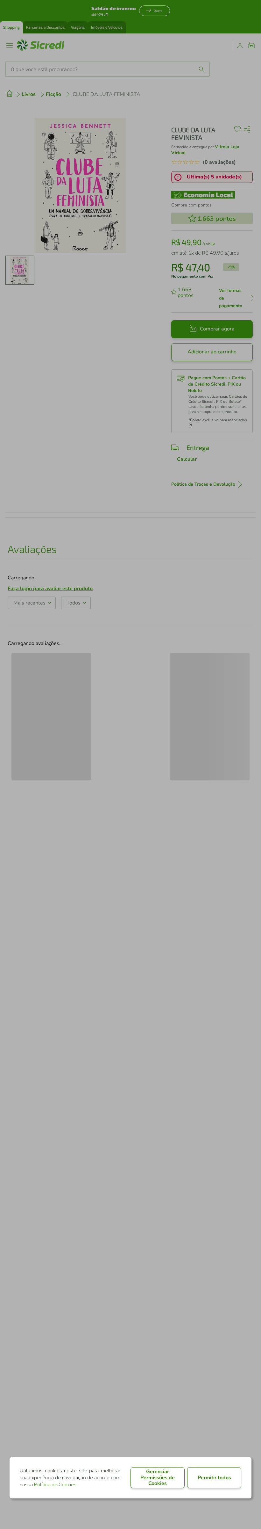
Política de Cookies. (55, 1484)
